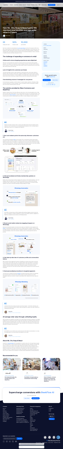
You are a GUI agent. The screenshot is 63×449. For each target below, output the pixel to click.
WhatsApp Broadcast (20, 409)
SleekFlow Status (6, 416)
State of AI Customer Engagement (22, 421)
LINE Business (32, 427)
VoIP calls (31, 409)
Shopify (31, 417)
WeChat (31, 423)
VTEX (31, 422)
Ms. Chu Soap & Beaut (47, 45)
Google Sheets (32, 421)
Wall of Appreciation (6, 418)
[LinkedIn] (10, 441)
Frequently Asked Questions (7, 417)
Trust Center (5, 412)
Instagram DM (32, 414)
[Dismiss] (46, 1)
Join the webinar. (43, 1)
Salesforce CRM (32, 420)
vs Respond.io (51, 408)
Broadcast (45, 62)
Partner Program (5, 413)
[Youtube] (16, 441)
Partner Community (6, 414)
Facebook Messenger (33, 413)
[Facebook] (4, 441)
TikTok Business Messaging (34, 412)
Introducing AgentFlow (20, 418)
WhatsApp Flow (19, 413)
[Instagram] (7, 441)
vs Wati (50, 409)
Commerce (45, 66)
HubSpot (31, 418)
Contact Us (5, 420)
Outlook (31, 408)
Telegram (31, 425)
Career (4, 409)
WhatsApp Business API (20, 408)
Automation (45, 61)
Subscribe (19, 438)
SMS (31, 416)
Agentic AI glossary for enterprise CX (22, 422)
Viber (31, 426)
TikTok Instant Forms (33, 430)
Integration (45, 65)
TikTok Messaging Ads (34, 429)
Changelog (4, 421)
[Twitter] (13, 441)
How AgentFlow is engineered (21, 419)
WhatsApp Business (19, 412)
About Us (4, 408)
